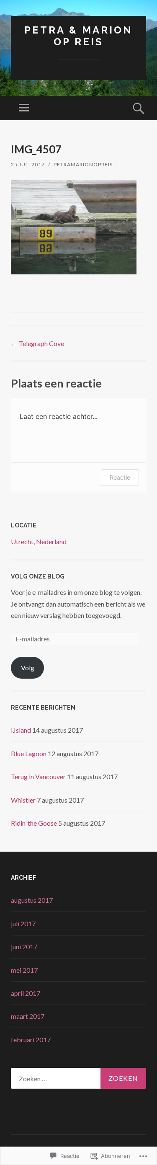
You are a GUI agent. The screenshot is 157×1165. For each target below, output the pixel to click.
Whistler (23, 800)
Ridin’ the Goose (34, 823)
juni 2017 (24, 947)
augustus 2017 (32, 900)
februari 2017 (31, 1040)
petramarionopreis (83, 164)
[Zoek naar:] (78, 1078)
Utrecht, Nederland (39, 541)
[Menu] (23, 108)
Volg (27, 668)
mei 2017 (24, 970)
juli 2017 (23, 923)
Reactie (120, 477)
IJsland (21, 730)
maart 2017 (27, 1016)
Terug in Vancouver (38, 776)
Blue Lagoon (28, 753)
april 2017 (25, 993)
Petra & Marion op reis (78, 36)
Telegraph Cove (37, 343)
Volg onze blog (37, 576)
